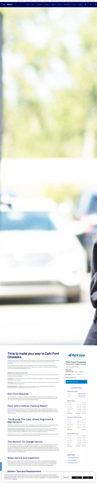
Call (76, 387)
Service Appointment (73, 457)
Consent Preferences (0, 467)
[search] (95, 4)
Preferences (66, 477)
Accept (88, 477)
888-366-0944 (82, 395)
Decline (77, 477)
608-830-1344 (82, 396)
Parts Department (73, 462)
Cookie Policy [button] (42, 477)
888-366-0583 (82, 393)
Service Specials (72, 460)
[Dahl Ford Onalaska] (8, 4)
